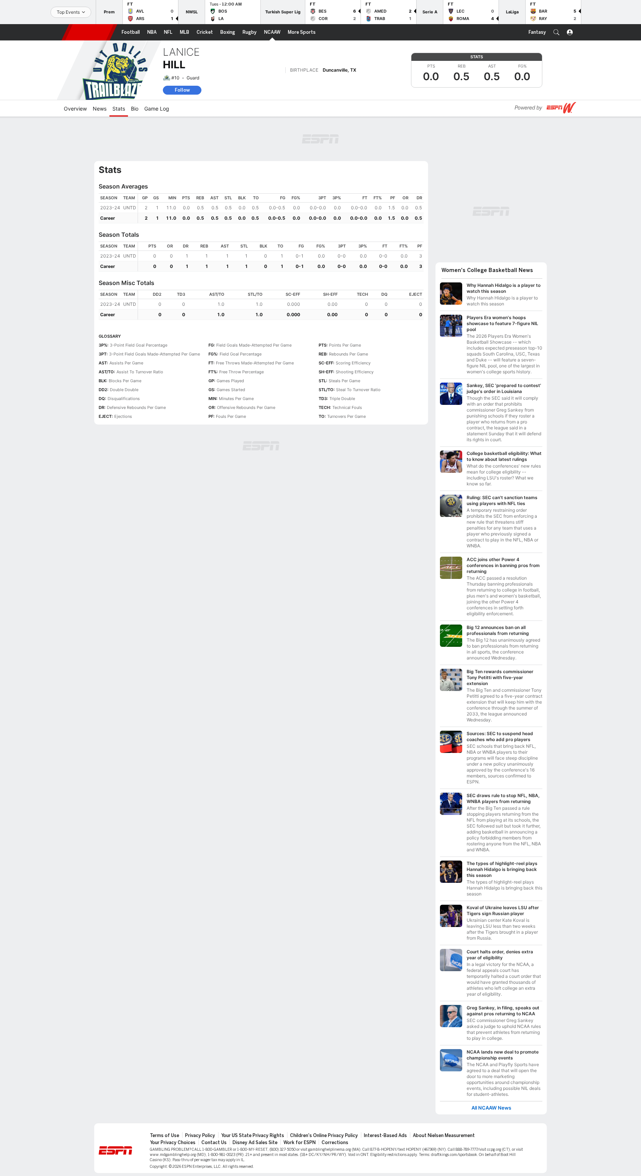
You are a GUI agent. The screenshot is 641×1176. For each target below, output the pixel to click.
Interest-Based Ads (385, 1135)
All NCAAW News (491, 1108)
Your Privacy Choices (172, 1142)
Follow (182, 90)
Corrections (335, 1142)
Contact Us (214, 1142)
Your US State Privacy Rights (252, 1135)
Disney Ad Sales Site (255, 1142)
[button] (556, 32)
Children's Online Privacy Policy (324, 1135)
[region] (281, 208)
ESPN (89, 32)
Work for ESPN (299, 1142)
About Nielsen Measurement (444, 1135)
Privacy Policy (200, 1135)
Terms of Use (164, 1135)
